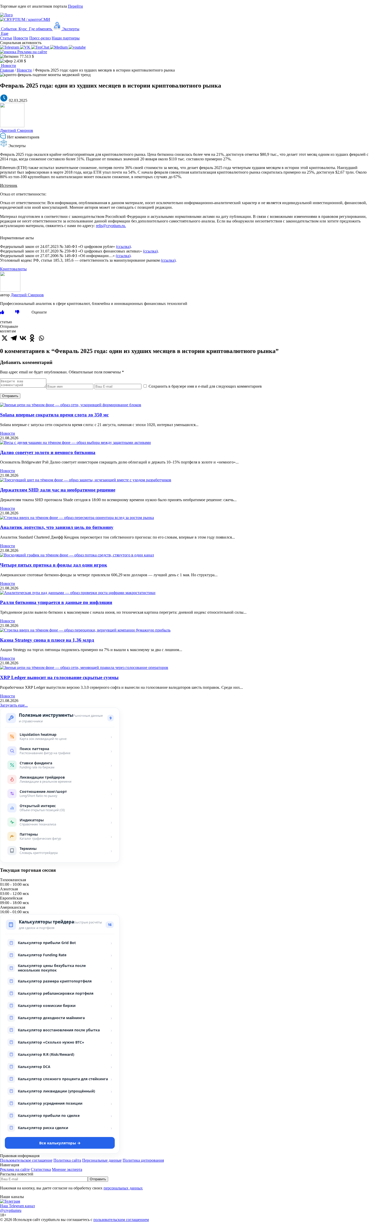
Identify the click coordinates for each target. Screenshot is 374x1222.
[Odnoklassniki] (32, 338)
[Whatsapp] (41, 338)
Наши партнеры (66, 38)
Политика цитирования (143, 1160)
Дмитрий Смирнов (16, 130)
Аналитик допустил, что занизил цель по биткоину (56, 527)
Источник (8, 185)
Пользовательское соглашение (26, 1160)
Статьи (6, 38)
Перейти (75, 6)
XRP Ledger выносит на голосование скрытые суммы (59, 677)
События (9, 29)
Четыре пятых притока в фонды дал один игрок (53, 565)
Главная (7, 70)
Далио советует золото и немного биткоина (47, 452)
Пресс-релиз (40, 38)
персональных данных (123, 1188)
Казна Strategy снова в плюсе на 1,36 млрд (47, 640)
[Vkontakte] (22, 338)
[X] (4, 338)
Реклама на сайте (31, 52)
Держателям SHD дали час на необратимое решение (57, 490)
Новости (20, 38)
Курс (23, 29)
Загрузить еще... (14, 705)
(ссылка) (123, 246)
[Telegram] (13, 338)
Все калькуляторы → (60, 1142)
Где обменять (40, 29)
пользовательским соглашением (121, 1219)
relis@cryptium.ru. (111, 225)
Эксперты (70, 29)
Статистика (41, 1169)
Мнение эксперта (67, 1169)
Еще (4, 33)
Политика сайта (67, 1160)
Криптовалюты (13, 269)
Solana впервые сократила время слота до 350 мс (54, 414)
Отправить (10, 396)
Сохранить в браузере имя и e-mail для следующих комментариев (205, 386)
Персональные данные (102, 1160)
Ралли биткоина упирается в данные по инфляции (56, 602)
